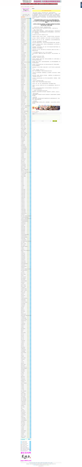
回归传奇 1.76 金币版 (23, 286)
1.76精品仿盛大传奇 (23, 26)
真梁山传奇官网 (23, 121)
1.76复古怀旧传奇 (23, 340)
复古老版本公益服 (23, 84)
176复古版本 (22, 384)
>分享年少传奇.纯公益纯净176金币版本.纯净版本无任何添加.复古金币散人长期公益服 (46, 25)
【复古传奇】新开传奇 (24, 444)
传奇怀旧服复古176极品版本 (24, 246)
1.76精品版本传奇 (23, 437)
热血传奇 (28, 6)
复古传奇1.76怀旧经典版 (24, 96)
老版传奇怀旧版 (23, 376)
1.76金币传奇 (22, 429)
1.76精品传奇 (22, 372)
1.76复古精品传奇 (23, 413)
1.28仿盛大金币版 (23, 194)
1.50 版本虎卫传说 (23, 258)
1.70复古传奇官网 (23, 417)
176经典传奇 (22, 87)
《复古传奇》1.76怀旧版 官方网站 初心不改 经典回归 (27, 218)
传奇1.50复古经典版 (23, 116)
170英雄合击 (22, 327)
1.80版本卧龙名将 (23, 233)
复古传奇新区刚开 (23, 347)
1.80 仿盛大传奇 (23, 214)
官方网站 (24, 14)
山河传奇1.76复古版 (23, 103)
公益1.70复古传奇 (23, 311)
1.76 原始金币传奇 (23, 323)
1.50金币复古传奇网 (23, 55)
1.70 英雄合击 (22, 156)
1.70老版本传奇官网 (23, 401)
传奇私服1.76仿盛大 (23, 27)
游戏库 (26, 6)
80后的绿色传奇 (23, 282)
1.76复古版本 (22, 385)
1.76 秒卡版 (22, 186)
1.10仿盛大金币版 (23, 193)
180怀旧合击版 (22, 161)
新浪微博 (44, 105)
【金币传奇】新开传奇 (24, 446)
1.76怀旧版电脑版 (23, 351)
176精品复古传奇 (23, 324)
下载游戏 (28, 14)
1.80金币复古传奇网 (23, 56)
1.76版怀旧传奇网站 (23, 129)
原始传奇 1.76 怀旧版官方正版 (24, 169)
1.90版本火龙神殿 (23, 226)
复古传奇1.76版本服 (23, 274)
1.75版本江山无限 (23, 254)
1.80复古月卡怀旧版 (23, 71)
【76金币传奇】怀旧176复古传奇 (25, 448)
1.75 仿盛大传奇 (23, 202)
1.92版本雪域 (22, 225)
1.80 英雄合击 (22, 153)
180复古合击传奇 (23, 99)
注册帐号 (26, 14)
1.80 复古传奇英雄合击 (23, 152)
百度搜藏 (47, 105)
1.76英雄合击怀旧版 (23, 64)
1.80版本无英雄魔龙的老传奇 (24, 263)
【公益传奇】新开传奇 (24, 441)
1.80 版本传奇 (22, 157)
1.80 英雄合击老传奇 (23, 262)
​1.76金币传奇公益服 (23, 404)
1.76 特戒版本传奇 (23, 316)
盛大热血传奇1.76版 (23, 380)
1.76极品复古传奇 (23, 348)
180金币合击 (22, 355)
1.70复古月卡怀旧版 (23, 72)
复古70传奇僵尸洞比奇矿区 (24, 270)
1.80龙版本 (22, 251)
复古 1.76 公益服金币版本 (24, 43)
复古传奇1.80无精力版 (23, 352)
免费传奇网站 (22, 63)
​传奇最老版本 (22, 405)
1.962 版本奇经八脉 (23, 222)
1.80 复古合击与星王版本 (24, 149)
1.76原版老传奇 (22, 30)
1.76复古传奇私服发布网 (24, 420)
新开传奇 (22, 331)
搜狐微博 (53, 105)
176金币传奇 (22, 343)
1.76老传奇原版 (22, 359)
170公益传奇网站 (23, 59)
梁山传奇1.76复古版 (23, 124)
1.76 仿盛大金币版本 (23, 210)
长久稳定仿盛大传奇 (23, 76)
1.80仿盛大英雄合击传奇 (24, 213)
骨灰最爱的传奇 (23, 79)
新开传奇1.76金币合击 (23, 132)
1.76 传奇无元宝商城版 (23, 173)
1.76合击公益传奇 (23, 396)
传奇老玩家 (22, 38)
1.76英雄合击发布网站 (23, 67)
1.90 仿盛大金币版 (23, 189)
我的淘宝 (58, 105)
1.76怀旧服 (22, 247)
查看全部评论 (37, 111)
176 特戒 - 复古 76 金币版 (24, 319)
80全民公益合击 (23, 35)
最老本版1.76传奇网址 (23, 128)
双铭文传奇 (22, 312)
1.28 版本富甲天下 (23, 259)
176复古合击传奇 (23, 100)
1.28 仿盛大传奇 (23, 206)
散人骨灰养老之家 (23, 145)
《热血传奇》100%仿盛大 (24, 290)
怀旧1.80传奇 (22, 335)
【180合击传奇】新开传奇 (25, 443)
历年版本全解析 (23, 137)
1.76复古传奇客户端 (23, 412)
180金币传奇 (22, 294)
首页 (24, 6)
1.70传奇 (22, 360)
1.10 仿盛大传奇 (23, 205)
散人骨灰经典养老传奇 (23, 19)
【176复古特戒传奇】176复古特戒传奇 (26, 449)
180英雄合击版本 (23, 91)
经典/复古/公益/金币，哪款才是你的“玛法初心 (26, 315)
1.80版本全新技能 (23, 229)
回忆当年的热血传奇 (23, 278)
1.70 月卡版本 (22, 389)
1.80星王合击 (22, 336)
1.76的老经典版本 (23, 140)
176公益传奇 (22, 409)
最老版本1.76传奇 (23, 136)
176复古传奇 (22, 344)
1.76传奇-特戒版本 (23, 303)
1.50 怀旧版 (22, 177)
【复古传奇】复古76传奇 (24, 450)
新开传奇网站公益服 (23, 95)
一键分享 (55, 105)
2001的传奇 (22, 275)
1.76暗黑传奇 (22, 141)
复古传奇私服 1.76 (23, 421)
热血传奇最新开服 (23, 328)
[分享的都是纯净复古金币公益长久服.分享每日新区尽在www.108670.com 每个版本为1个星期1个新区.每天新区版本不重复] (46, 21)
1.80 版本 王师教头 (23, 238)
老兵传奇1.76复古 (23, 104)
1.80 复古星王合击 (23, 295)
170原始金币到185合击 (23, 320)
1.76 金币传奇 (22, 283)
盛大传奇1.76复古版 (23, 112)
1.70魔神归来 (22, 23)
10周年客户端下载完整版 (24, 368)
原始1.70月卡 (22, 339)
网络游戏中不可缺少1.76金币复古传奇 (25, 250)
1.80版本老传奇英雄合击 (24, 266)
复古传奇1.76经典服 (23, 364)
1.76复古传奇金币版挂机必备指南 (25, 234)
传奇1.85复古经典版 (23, 117)
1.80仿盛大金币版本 (23, 209)
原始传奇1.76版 (22, 377)
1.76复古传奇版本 (23, 144)
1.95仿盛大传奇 (22, 198)
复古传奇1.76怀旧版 (23, 393)
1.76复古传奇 (22, 433)
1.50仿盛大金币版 (23, 197)
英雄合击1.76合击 (23, 68)
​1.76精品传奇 (22, 356)
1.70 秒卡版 (22, 182)
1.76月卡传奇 (22, 83)
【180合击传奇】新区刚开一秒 (25, 447)
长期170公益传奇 (23, 125)
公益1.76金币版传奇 (23, 397)
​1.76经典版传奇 (22, 392)
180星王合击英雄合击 (23, 92)
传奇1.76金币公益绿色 (23, 400)
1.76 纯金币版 (22, 185)
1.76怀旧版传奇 (22, 381)
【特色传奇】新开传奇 (24, 442)
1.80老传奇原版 (22, 34)
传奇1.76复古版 (22, 425)
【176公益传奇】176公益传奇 (25, 445)
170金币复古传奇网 (23, 299)
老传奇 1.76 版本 (23, 160)
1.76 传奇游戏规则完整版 (24, 148)
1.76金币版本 (22, 388)
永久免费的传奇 (23, 60)
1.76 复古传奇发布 (23, 424)
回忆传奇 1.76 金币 (23, 291)
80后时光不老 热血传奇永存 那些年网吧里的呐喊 (26, 18)
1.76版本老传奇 (22, 267)
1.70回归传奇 (22, 51)
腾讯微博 (50, 105)
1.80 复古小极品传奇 (23, 165)
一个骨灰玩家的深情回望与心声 (24, 221)
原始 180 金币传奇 (23, 279)
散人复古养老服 (23, 39)
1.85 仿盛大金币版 (23, 190)
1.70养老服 (22, 88)
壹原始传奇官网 (23, 120)
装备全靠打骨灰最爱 (23, 75)
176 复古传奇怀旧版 (23, 164)
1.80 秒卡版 (22, 181)
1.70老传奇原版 (22, 31)
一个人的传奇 (22, 271)
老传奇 (22, 408)
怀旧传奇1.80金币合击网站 (24, 133)
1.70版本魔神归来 (23, 255)
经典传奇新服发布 (23, 168)
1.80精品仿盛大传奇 (23, 22)
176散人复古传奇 (23, 80)
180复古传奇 (22, 307)
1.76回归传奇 (22, 47)
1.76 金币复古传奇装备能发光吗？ (25, 217)
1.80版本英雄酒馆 (23, 230)
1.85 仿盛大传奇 (23, 201)
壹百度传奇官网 (23, 108)
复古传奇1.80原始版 (23, 332)
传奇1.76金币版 (22, 242)
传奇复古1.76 (22, 416)
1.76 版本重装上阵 (23, 287)
